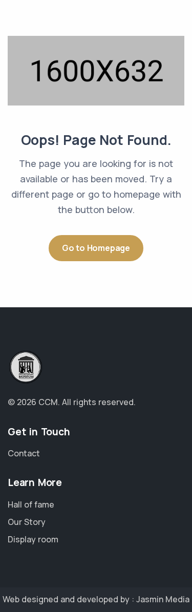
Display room (33, 539)
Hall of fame (31, 504)
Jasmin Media (162, 599)
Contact (24, 453)
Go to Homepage (96, 248)
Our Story (27, 521)
